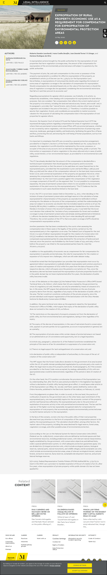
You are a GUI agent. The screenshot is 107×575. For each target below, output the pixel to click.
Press (59, 506)
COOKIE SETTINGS (79, 565)
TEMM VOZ (92, 541)
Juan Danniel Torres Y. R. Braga (82, 53)
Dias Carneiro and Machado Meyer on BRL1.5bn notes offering (41, 513)
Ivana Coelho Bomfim (60, 53)
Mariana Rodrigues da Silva (40, 56)
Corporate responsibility (10, 542)
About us (8, 546)
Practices (24, 538)
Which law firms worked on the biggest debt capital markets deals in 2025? (94, 513)
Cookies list (57, 542)
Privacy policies (55, 565)
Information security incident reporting (75, 539)
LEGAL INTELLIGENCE (36, 2)
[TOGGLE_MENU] (4, 2)
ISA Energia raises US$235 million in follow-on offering (67, 512)
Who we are (10, 535)
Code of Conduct (94, 538)
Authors (9, 53)
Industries (24, 541)
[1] (34, 236)
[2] (60, 281)
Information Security (77, 535)
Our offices (9, 538)
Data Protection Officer (58, 548)
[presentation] (33, 505)
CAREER (24, 535)
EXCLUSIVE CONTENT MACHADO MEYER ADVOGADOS (36, 4)
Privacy (56, 535)
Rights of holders (58, 545)
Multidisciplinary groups (26, 545)
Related (22, 483)
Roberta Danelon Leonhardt (41, 53)
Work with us (41, 538)
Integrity (92, 535)
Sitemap (8, 549)
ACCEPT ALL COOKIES (79, 570)
